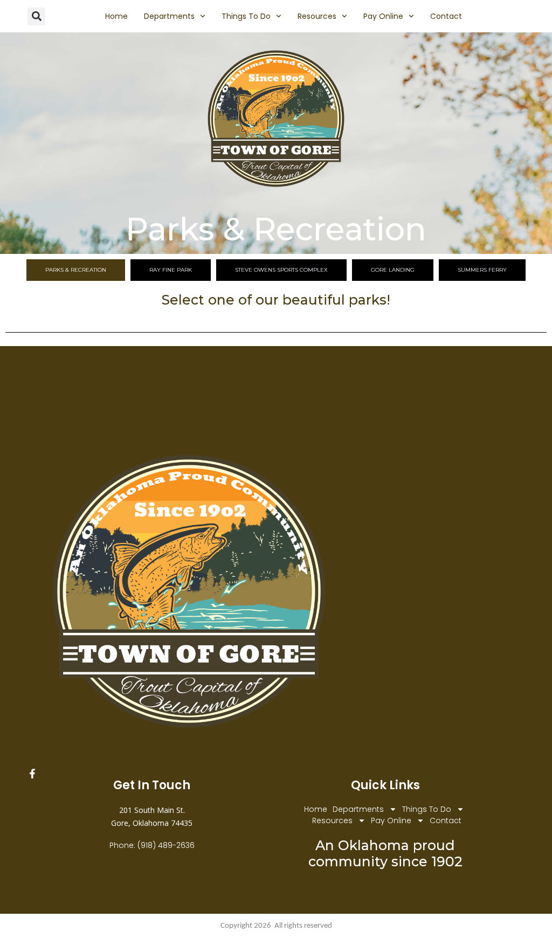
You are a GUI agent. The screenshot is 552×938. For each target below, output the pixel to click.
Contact (446, 16)
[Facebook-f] (32, 773)
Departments (169, 16)
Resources (317, 16)
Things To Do (246, 16)
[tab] (75, 270)
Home (116, 16)
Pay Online (383, 16)
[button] (36, 16)
